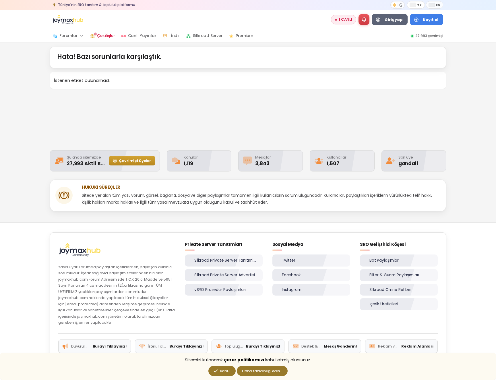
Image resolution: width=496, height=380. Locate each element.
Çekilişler (106, 35)
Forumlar (68, 35)
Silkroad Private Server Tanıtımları (226, 260)
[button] (364, 19)
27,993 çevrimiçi (429, 35)
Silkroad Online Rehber (390, 289)
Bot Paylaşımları (384, 260)
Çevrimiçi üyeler (134, 160)
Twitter (288, 260)
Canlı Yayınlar (142, 35)
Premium (244, 35)
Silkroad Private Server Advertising (226, 275)
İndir (175, 35)
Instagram (291, 289)
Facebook (291, 275)
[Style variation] (397, 5)
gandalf (408, 163)
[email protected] (81, 304)
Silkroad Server (208, 35)
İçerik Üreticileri (383, 304)
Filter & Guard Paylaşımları (394, 275)
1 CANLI (345, 19)
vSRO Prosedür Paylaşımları (220, 289)
